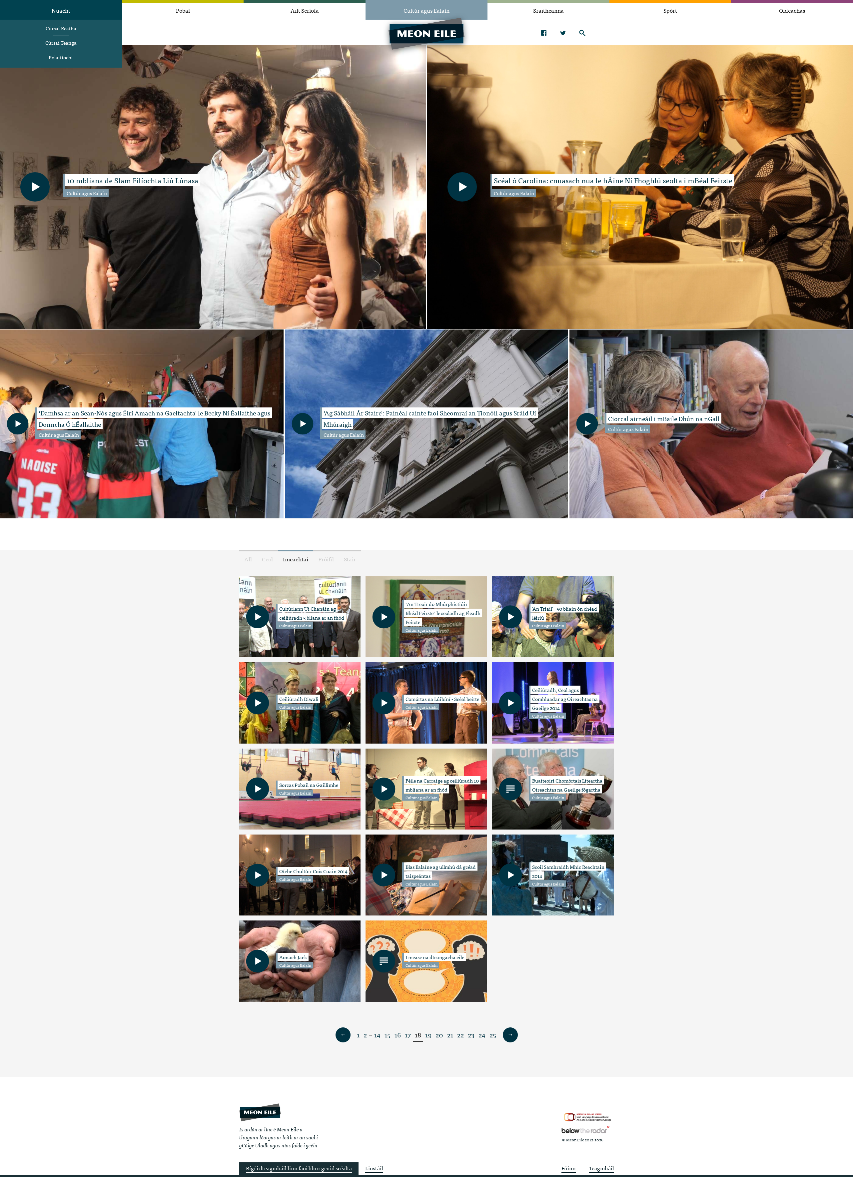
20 (439, 1034)
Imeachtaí (295, 558)
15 (388, 1034)
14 (377, 1034)
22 (460, 1034)
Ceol (267, 558)
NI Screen (587, 1117)
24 (481, 1034)
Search (582, 33)
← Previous (343, 1035)
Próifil (326, 558)
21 (450, 1034)
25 (492, 1034)
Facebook (543, 33)
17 (408, 1034)
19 (428, 1034)
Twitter (563, 33)
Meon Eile (260, 1112)
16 (398, 1034)
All (248, 558)
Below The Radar (585, 1129)
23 (471, 1034)
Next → (510, 1035)
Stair (350, 558)
